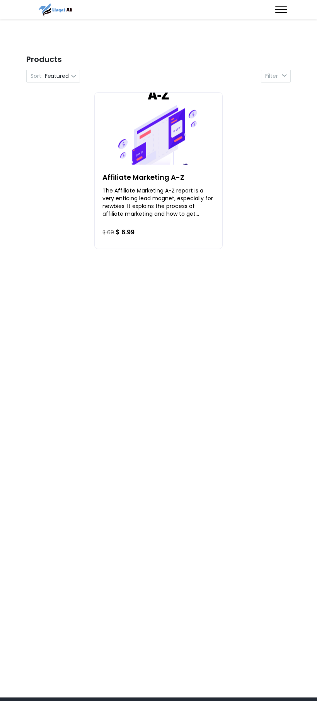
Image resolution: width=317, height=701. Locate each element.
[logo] (56, 9)
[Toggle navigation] (281, 10)
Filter (272, 76)
